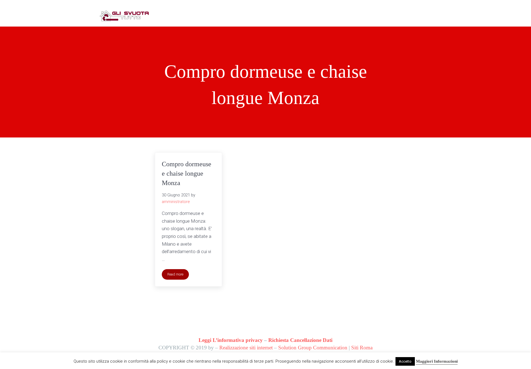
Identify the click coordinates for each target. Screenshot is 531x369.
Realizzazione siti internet (246, 347)
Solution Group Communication (312, 347)
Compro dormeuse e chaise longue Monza (186, 173)
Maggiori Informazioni (437, 361)
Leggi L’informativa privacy (231, 340)
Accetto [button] (405, 361)
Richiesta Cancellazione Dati (300, 340)
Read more (178, 275)
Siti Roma (362, 347)
